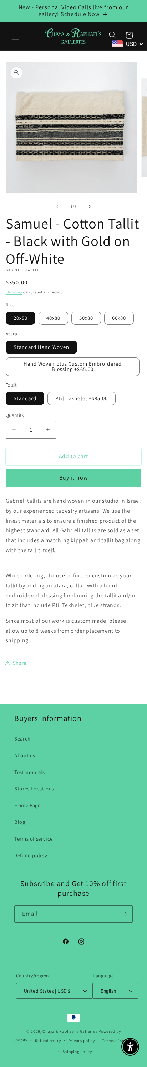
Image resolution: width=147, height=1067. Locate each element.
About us (24, 755)
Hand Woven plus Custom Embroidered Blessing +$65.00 (73, 366)
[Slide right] (89, 207)
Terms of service (33, 838)
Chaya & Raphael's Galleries (69, 1031)
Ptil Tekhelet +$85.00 (81, 398)
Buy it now (73, 477)
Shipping (14, 291)
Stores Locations (34, 788)
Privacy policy (82, 1040)
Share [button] (19, 662)
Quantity (15, 415)
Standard (25, 398)
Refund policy (30, 855)
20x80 (20, 317)
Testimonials (29, 772)
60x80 (119, 317)
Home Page (27, 805)
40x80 (53, 317)
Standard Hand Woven (41, 347)
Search (22, 738)
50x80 (86, 317)
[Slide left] (57, 207)
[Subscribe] (124, 914)
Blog (19, 821)
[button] (15, 36)
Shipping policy (77, 1051)
